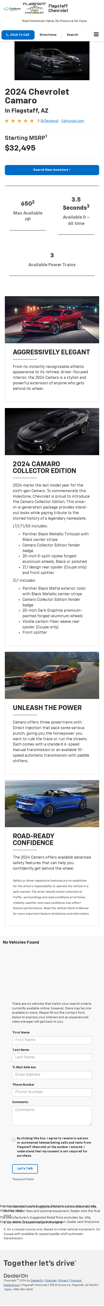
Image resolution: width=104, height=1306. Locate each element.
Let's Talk (25, 1168)
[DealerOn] (16, 1275)
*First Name (21, 1032)
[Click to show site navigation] (96, 35)
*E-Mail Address (24, 1067)
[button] (18, 35)
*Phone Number (23, 1085)
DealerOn (37, 1280)
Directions (48, 34)
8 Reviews (49, 121)
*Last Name (20, 1050)
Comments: (20, 1102)
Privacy (63, 1280)
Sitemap (51, 1280)
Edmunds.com (73, 121)
